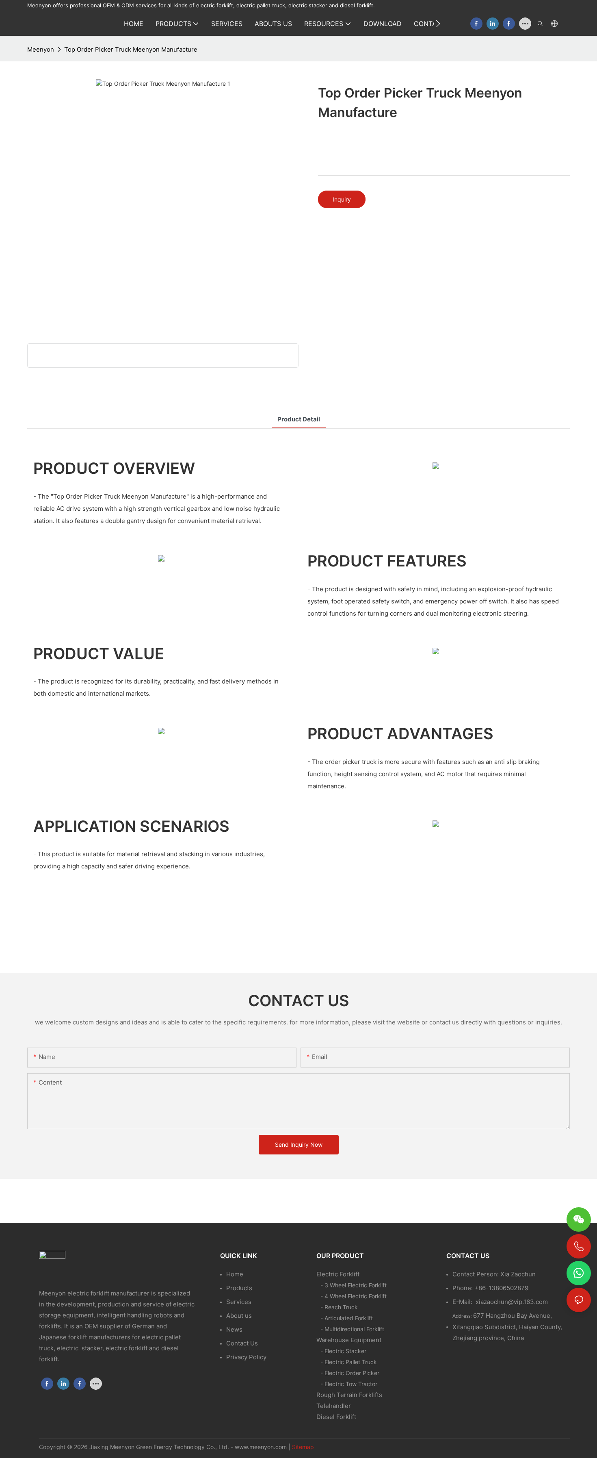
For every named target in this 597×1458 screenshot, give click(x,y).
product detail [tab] (298, 419)
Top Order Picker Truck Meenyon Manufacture (130, 49)
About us (239, 1315)
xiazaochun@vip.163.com (512, 1302)
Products (239, 1288)
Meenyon (40, 49)
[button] (438, 23)
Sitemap (303, 1446)
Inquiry (342, 199)
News (234, 1329)
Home (234, 1274)
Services (238, 1302)
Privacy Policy (246, 1357)
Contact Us (242, 1343)
